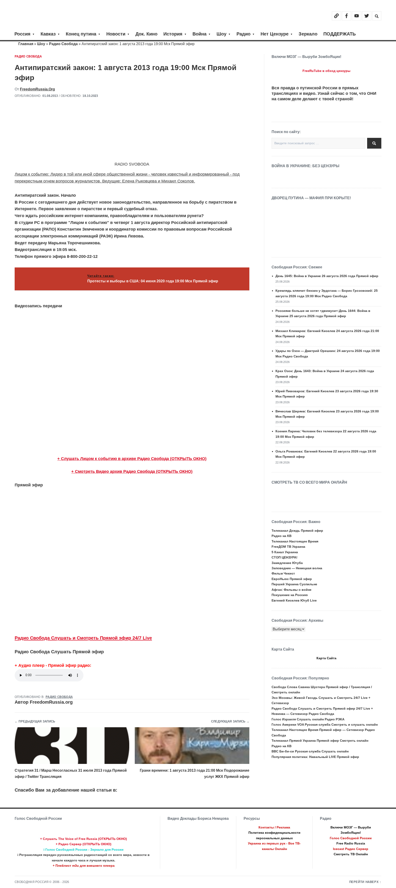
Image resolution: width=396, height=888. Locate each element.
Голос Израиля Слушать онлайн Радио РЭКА (308, 719)
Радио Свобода (63, 44)
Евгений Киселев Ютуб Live (294, 600)
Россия (22, 33)
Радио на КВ (282, 536)
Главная (25, 44)
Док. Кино (146, 33)
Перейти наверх (364, 882)
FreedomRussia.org (37, 89)
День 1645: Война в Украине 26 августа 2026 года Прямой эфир (326, 276)
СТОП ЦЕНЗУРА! (284, 557)
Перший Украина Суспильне (294, 584)
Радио (243, 33)
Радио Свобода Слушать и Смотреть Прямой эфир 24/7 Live (83, 637)
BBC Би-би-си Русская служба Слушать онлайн (310, 751)
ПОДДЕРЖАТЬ (339, 33)
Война (199, 33)
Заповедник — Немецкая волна (297, 568)
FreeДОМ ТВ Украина (288, 546)
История (172, 33)
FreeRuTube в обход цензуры (326, 71)
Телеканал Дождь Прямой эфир (297, 530)
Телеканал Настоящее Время (295, 541)
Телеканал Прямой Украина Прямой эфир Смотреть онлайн (320, 740)
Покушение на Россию (290, 595)
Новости (115, 33)
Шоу (221, 33)
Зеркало (308, 33)
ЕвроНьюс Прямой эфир (292, 579)
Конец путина (81, 33)
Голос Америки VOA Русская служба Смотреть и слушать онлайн (325, 724)
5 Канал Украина (285, 552)
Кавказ (48, 33)
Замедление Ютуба (287, 563)
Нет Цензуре (275, 33)
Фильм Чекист (283, 573)
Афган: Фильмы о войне (291, 589)
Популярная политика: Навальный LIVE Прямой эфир (315, 757)
